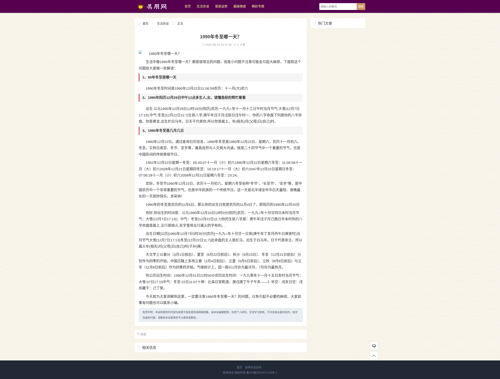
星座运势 (221, 6)
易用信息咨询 (253, 367)
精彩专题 (258, 6)
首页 (188, 6)
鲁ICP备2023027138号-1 (261, 372)
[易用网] (158, 11)
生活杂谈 (203, 6)
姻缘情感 (239, 6)
